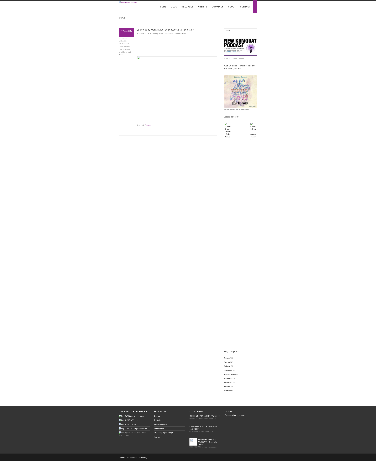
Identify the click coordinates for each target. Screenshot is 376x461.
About (232, 7)
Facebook (235, 458)
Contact (245, 7)
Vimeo (249, 458)
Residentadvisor (160, 424)
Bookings (218, 7)
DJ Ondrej (158, 420)
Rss (230, 458)
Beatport (127, 47)
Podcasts (228, 378)
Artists (203, 7)
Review (227, 386)
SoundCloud (132, 457)
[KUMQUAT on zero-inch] (127, 424)
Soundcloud (159, 428)
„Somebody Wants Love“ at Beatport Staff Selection (165, 29)
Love (120, 52)
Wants (121, 55)
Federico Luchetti (124, 49)
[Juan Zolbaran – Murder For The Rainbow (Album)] (240, 91)
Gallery (227, 366)
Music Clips (123, 41)
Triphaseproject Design (163, 432)
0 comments (125, 44)
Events (227, 362)
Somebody (126, 52)
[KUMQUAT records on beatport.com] (131, 416)
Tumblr (157, 437)
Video (226, 390)
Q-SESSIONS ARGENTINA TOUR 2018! (204, 416)
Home (163, 7)
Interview (228, 370)
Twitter (240, 458)
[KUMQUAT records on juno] (129, 420)
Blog (174, 7)
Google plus (254, 458)
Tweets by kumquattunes (235, 415)
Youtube (244, 458)
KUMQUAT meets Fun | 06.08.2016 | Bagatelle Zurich (208, 442)
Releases (187, 7)
